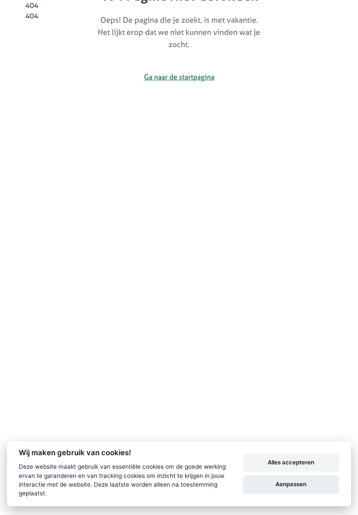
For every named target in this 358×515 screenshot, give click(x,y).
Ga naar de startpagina (179, 76)
